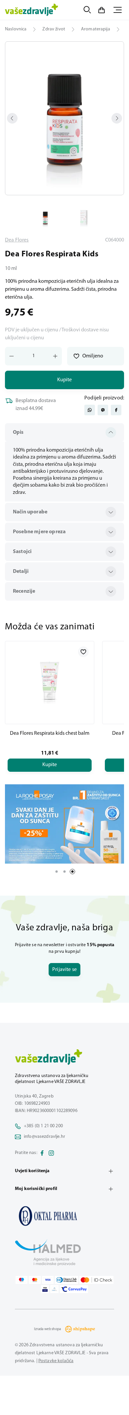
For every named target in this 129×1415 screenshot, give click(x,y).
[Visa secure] (45, 1289)
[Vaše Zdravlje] (31, 10)
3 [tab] (72, 871)
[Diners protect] (54, 1289)
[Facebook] (42, 1153)
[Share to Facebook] (116, 410)
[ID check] (96, 1280)
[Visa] (48, 1280)
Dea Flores (17, 240)
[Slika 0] (64, 118)
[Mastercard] (35, 1280)
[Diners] (66, 1280)
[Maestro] (21, 1280)
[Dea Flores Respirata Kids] (64, 1216)
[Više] (64, 824)
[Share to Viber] (103, 410)
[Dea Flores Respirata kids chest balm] (49, 682)
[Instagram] (51, 1153)
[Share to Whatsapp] (89, 410)
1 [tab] (56, 871)
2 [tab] (64, 871)
